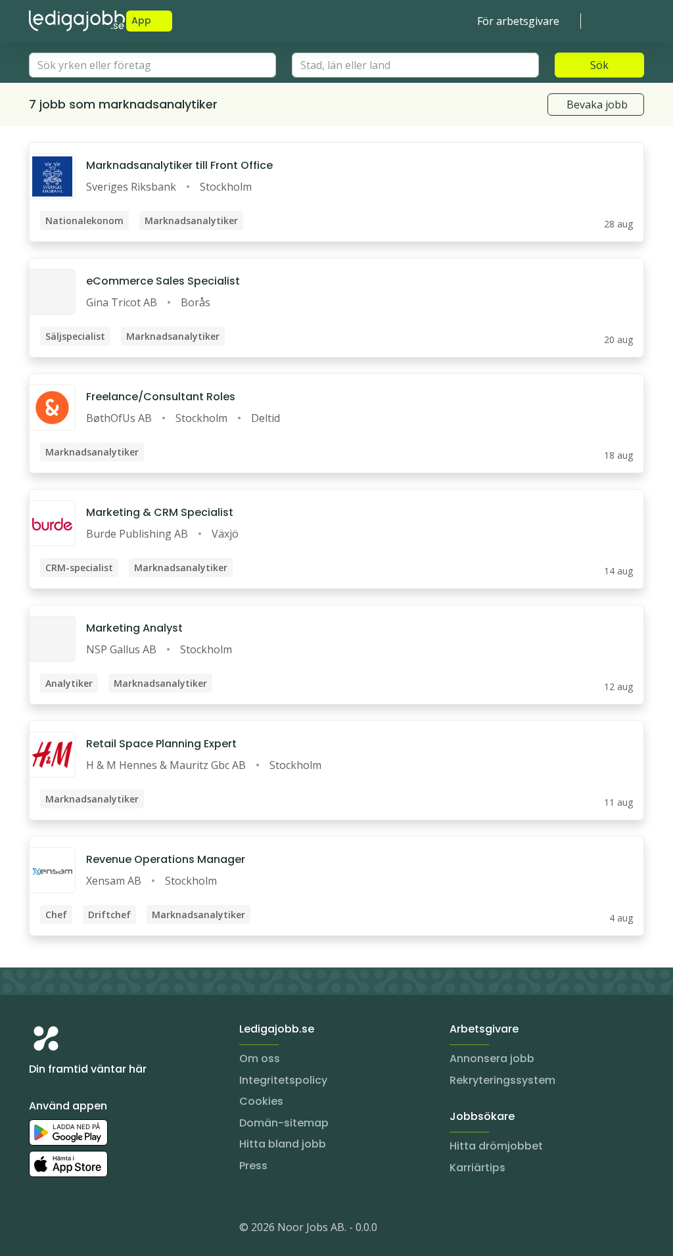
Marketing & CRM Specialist (159, 512)
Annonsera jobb (492, 1058)
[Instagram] (39, 1229)
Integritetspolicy (283, 1080)
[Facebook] (92, 1229)
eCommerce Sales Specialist (163, 281)
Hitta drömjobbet (496, 1145)
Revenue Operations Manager (165, 859)
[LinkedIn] (65, 1229)
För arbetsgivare (518, 21)
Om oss (259, 1058)
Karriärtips (477, 1167)
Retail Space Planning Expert (161, 743)
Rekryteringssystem (502, 1080)
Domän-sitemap (284, 1122)
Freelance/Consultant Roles (160, 396)
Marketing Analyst (134, 628)
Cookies (261, 1101)
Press (253, 1165)
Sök (599, 65)
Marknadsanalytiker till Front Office (179, 165)
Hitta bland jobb (282, 1143)
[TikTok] (118, 1229)
